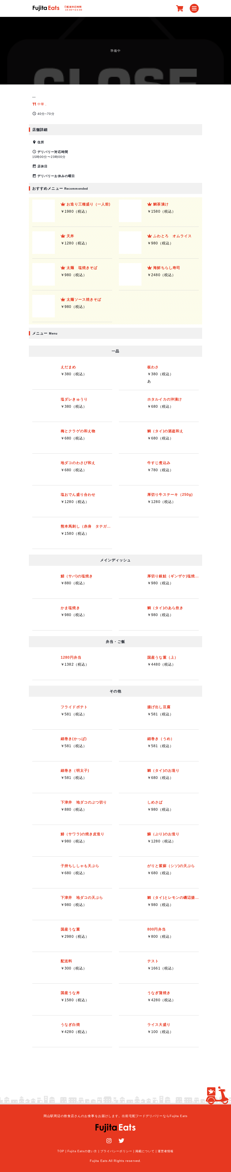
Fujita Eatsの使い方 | (83, 1151)
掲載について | (146, 1151)
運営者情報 (166, 1151)
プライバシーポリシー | (117, 1151)
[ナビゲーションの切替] (194, 8)
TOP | (61, 1151)
